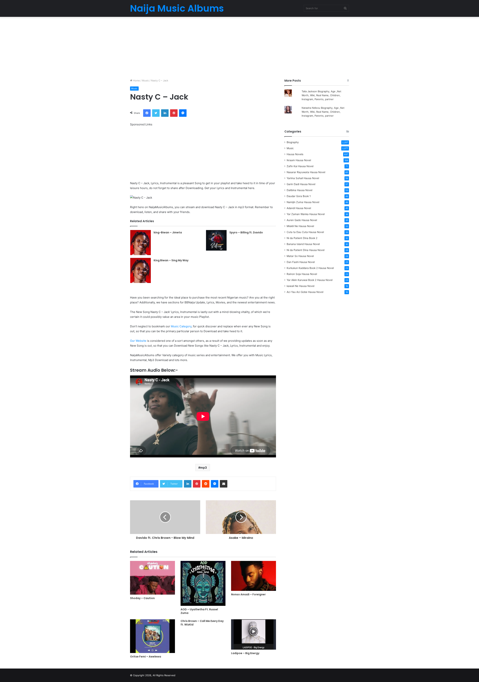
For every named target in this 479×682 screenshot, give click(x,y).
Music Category (181, 326)
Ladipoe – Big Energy (245, 653)
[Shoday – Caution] (152, 578)
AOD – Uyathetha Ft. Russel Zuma (199, 611)
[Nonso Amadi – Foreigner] (253, 576)
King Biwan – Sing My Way (171, 260)
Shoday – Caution (142, 598)
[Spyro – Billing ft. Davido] (216, 240)
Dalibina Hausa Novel (299, 190)
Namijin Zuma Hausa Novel (303, 202)
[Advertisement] (239, 47)
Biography (293, 142)
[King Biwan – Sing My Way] (140, 270)
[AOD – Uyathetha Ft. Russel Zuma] (203, 583)
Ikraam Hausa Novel (299, 160)
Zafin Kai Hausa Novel (300, 166)
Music (145, 80)
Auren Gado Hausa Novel (302, 220)
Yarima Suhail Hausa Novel (303, 178)
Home (136, 80)
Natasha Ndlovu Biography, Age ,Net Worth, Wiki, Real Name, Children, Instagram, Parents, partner (323, 111)
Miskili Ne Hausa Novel (300, 226)
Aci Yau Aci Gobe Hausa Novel (305, 291)
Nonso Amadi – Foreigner (248, 594)
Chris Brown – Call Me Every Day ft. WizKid (202, 622)
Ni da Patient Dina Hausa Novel (305, 250)
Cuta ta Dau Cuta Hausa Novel (305, 232)
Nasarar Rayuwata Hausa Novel (306, 172)
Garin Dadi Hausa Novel (301, 184)
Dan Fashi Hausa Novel (301, 262)
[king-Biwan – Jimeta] (140, 242)
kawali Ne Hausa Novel (300, 285)
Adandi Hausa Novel (299, 208)
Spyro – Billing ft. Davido (246, 232)
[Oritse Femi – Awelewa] (152, 636)
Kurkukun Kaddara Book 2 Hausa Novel (310, 268)
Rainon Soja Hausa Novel (302, 274)
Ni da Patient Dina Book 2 (302, 238)
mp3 (203, 467)
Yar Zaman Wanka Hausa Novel (306, 214)
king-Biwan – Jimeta (168, 232)
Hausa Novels (295, 154)
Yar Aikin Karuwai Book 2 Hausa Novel (309, 279)
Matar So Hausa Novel (300, 256)
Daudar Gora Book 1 (299, 196)
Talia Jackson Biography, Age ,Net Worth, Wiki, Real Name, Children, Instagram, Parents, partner (321, 95)
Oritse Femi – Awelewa (145, 656)
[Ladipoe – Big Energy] (253, 634)
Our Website (138, 340)
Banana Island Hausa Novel (303, 244)
